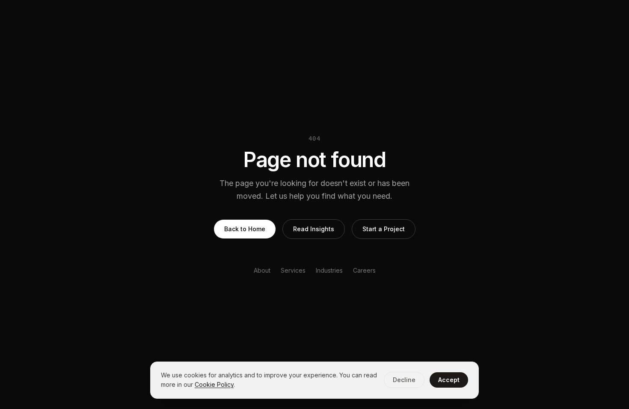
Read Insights (313, 228)
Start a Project (383, 228)
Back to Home (244, 228)
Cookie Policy (214, 384)
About (262, 270)
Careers (364, 270)
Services (293, 270)
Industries (329, 270)
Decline (404, 379)
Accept (449, 379)
